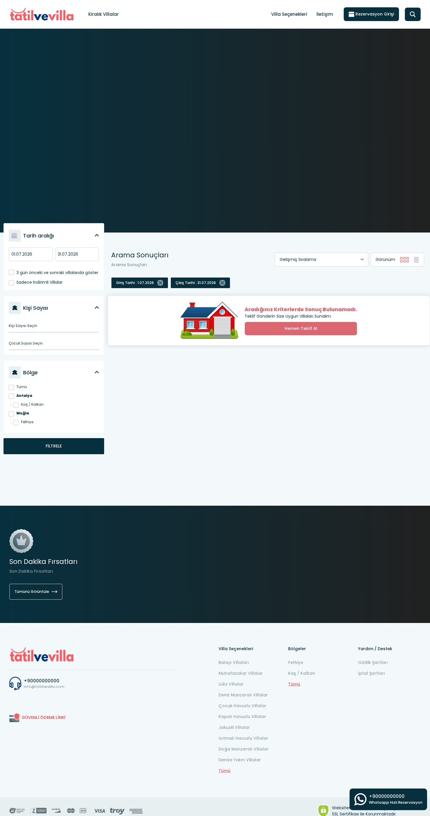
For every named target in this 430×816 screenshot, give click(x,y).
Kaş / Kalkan (32, 404)
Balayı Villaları (234, 662)
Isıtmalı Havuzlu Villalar (243, 738)
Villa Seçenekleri (289, 14)
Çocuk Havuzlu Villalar (242, 706)
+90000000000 (41, 681)
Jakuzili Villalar (234, 727)
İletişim (325, 14)
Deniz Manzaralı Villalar (243, 695)
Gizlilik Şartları (373, 662)
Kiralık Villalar (103, 14)
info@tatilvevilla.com (44, 686)
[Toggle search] (413, 14)
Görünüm (385, 259)
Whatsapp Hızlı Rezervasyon (395, 802)
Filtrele (54, 446)
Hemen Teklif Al (301, 328)
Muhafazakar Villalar (241, 673)
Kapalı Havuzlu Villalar (242, 716)
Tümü (21, 386)
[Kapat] (160, 283)
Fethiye (27, 421)
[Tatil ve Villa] (41, 14)
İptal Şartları (371, 673)
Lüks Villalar (231, 684)
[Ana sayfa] (41, 654)
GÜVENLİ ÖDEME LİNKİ (44, 717)
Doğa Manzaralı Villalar (244, 749)
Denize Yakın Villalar (240, 760)
